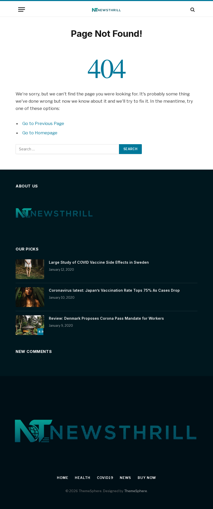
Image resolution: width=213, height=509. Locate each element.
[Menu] (21, 9)
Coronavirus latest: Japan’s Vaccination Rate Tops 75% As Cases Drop (114, 290)
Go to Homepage (39, 132)
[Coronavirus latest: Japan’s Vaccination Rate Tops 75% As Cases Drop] (30, 297)
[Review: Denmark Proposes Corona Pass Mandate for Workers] (30, 325)
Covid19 (105, 478)
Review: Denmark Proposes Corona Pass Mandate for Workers (106, 318)
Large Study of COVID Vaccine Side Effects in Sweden (99, 262)
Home (62, 478)
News (125, 478)
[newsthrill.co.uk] (106, 9)
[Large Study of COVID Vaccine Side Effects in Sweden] (30, 269)
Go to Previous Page (43, 123)
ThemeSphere (135, 491)
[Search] (192, 9)
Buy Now (147, 478)
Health (82, 478)
